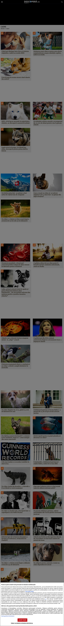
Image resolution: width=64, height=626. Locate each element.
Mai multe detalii (29, 591)
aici (45, 599)
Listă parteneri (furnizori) (7, 616)
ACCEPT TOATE (22, 620)
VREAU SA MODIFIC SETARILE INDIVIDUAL (22, 623)
